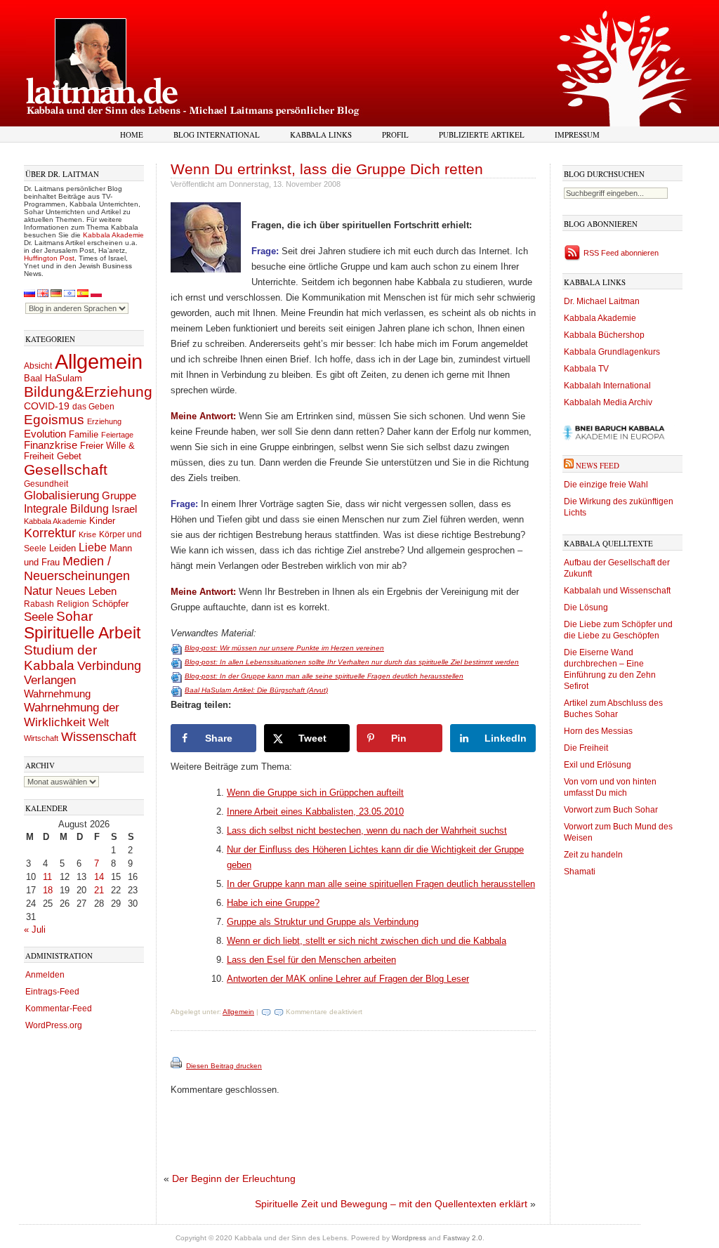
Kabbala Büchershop (604, 335)
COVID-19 (47, 406)
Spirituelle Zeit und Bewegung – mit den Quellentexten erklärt (391, 1203)
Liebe (93, 547)
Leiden (62, 548)
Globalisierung (61, 495)
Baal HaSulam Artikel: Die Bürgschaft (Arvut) (256, 690)
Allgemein (99, 361)
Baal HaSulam (53, 378)
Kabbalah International (607, 385)
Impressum (577, 134)
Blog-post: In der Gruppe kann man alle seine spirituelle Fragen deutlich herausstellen (324, 676)
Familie (83, 435)
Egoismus (54, 419)
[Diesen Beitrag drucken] (177, 1066)
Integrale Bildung (66, 509)
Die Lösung (586, 607)
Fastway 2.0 (462, 1238)
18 (48, 890)
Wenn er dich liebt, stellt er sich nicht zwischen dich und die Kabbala (366, 940)
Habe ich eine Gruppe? (273, 903)
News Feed (597, 465)
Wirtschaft (41, 738)
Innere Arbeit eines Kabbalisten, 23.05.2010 (315, 811)
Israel (124, 509)
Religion (73, 603)
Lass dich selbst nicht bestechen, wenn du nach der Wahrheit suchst (367, 830)
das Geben (93, 407)
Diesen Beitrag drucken (224, 1066)
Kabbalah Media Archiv (608, 402)
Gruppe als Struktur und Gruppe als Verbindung (322, 922)
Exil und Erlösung (597, 765)
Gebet (69, 456)
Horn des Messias (598, 731)
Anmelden (45, 975)
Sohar (74, 616)
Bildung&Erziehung (88, 391)
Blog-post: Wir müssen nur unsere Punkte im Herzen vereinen (284, 648)
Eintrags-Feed (52, 992)
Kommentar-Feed (58, 1008)
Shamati (579, 871)
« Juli (35, 929)
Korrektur (50, 533)
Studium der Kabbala (60, 658)
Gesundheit (46, 484)
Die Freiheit (586, 748)
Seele (38, 617)
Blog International (216, 134)
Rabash (39, 604)
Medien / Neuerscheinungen (77, 568)
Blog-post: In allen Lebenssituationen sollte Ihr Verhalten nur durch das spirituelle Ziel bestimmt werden (352, 662)
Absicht (38, 366)
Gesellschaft (65, 469)
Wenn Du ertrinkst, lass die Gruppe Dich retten (327, 169)
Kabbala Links (321, 134)
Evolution (45, 434)
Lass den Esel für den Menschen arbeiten (311, 959)
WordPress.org (53, 1025)
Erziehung (104, 421)
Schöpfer (110, 603)
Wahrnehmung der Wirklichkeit (71, 714)
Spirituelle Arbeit (82, 633)
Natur (38, 591)
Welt (98, 722)
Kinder (102, 520)
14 (99, 877)
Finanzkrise (50, 445)
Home (131, 134)
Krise (87, 534)
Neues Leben (86, 591)
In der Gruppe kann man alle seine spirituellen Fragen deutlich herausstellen (381, 884)
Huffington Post (49, 258)
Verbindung (109, 666)
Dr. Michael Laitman (602, 301)
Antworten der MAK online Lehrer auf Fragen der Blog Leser (348, 978)
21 (99, 890)
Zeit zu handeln (593, 855)
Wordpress (409, 1238)
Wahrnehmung (57, 693)
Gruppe (119, 495)
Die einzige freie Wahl (606, 485)
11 (47, 877)
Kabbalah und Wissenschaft (617, 591)
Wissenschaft (98, 737)
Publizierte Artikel (482, 134)
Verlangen (50, 680)
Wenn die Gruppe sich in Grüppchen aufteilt (315, 792)
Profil (395, 134)
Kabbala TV (586, 369)
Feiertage (117, 435)
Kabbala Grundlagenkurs (612, 352)
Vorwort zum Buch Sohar (611, 810)
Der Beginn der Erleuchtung (234, 1178)
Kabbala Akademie (113, 235)
